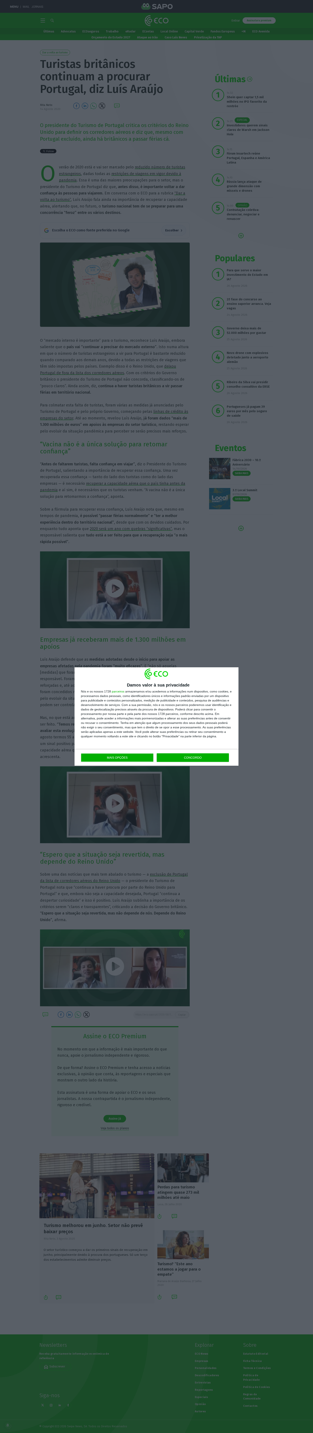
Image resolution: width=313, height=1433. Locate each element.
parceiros (118, 691)
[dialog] (156, 716)
